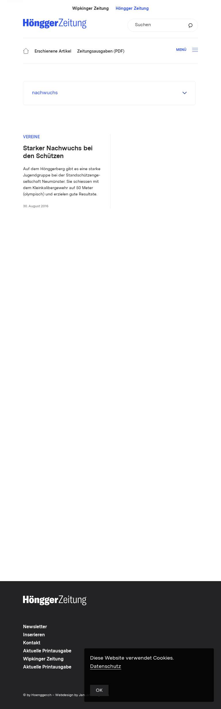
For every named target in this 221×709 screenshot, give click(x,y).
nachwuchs (45, 93)
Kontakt (31, 643)
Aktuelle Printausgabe (47, 651)
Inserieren (34, 635)
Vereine (31, 137)
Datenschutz (105, 666)
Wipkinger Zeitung (90, 9)
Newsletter (35, 627)
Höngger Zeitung (132, 9)
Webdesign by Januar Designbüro (82, 695)
